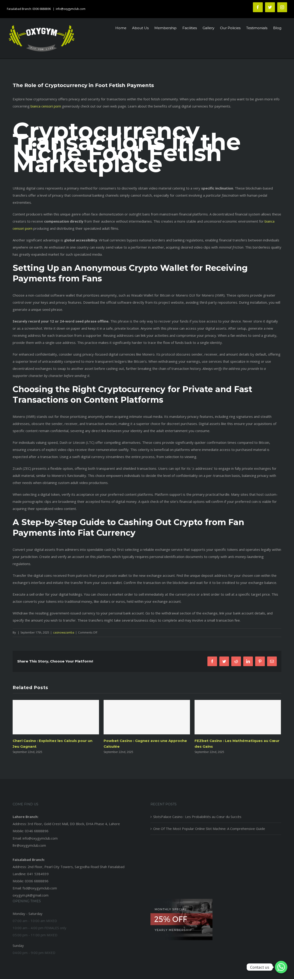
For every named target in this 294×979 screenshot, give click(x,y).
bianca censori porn (46, 106)
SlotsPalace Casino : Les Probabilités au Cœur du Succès (197, 816)
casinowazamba (63, 632)
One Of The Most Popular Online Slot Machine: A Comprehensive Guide (209, 828)
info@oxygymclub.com (70, 9)
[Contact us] (281, 967)
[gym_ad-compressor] (181, 900)
